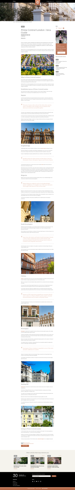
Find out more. (38, 488)
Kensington (23, 331)
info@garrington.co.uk (50, 1)
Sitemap (14, 481)
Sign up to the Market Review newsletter (38, 474)
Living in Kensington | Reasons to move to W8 (60, 74)
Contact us (61, 52)
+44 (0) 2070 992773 (59, 1)
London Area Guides (26, 443)
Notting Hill (23, 386)
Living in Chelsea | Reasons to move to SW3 (61, 62)
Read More (15, 468)
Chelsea (22, 278)
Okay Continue (45, 488)
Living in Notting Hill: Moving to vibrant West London (61, 68)
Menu (15, 1)
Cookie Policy (15, 484)
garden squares (43, 148)
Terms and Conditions (16, 485)
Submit (54, 476)
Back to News (25, 445)
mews (42, 164)
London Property (31, 443)
